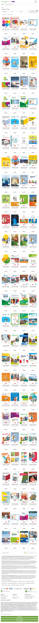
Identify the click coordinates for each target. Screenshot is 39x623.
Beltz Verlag (28, 581)
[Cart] (9, 26)
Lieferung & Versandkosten (29, 595)
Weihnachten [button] (10, 14)
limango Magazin (3, 598)
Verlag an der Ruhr (14, 581)
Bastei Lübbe (22, 584)
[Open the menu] (2, 4)
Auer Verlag (8, 581)
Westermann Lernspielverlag (12, 583)
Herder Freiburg (4, 584)
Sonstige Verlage (4, 583)
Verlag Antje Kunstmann (15, 584)
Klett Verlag (3, 581)
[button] (6, 12)
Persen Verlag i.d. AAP (21, 583)
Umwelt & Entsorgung (28, 598)
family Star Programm (4, 595)
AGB (13, 595)
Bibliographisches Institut (30, 583)
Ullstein (9, 584)
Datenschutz (15, 598)
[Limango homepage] (5, 1)
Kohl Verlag (20, 581)
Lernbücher (32, 581)
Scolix (24, 581)
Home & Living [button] (4, 14)
